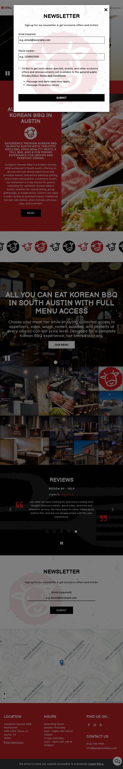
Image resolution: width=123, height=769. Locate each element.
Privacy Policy (30, 75)
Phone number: (26, 50)
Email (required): (27, 34)
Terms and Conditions (52, 75)
